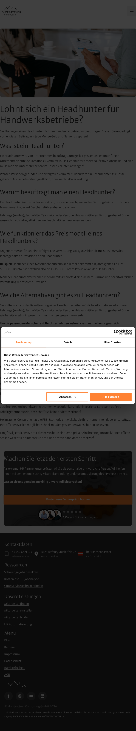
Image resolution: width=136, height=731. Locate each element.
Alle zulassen (111, 396)
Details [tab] (68, 342)
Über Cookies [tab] (112, 342)
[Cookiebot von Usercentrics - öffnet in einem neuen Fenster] (116, 332)
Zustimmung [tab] (24, 342)
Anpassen (65, 396)
